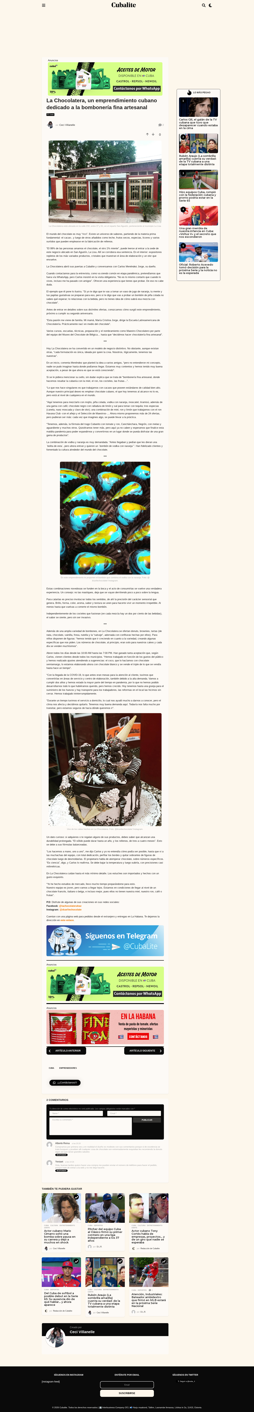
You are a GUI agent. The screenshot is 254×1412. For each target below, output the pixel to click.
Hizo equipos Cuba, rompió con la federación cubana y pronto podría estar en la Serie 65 (197, 196)
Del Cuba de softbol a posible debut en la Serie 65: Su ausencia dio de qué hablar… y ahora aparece (61, 1299)
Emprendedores (68, 1068)
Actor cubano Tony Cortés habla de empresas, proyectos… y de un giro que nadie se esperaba (148, 1236)
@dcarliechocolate (70, 909)
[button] (43, 5)
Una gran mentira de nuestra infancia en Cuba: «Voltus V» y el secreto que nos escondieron (197, 232)
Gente (47, 1228)
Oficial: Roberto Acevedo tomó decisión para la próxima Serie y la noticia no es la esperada (198, 269)
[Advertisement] (127, 32)
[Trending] (76, 1197)
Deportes (98, 1225)
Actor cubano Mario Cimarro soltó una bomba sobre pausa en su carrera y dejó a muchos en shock (60, 1236)
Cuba (51, 1068)
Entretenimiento (67, 1225)
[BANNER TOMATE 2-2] (105, 1026)
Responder (61, 1155)
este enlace (67, 920)
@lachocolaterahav (70, 906)
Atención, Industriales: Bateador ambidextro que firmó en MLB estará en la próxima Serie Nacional (149, 1300)
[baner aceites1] (105, 78)
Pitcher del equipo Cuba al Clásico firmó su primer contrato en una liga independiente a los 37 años (105, 1234)
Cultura (54, 1225)
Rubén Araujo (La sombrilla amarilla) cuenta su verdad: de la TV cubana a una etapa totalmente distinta (104, 1300)
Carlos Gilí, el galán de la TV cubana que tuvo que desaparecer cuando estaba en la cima (198, 124)
